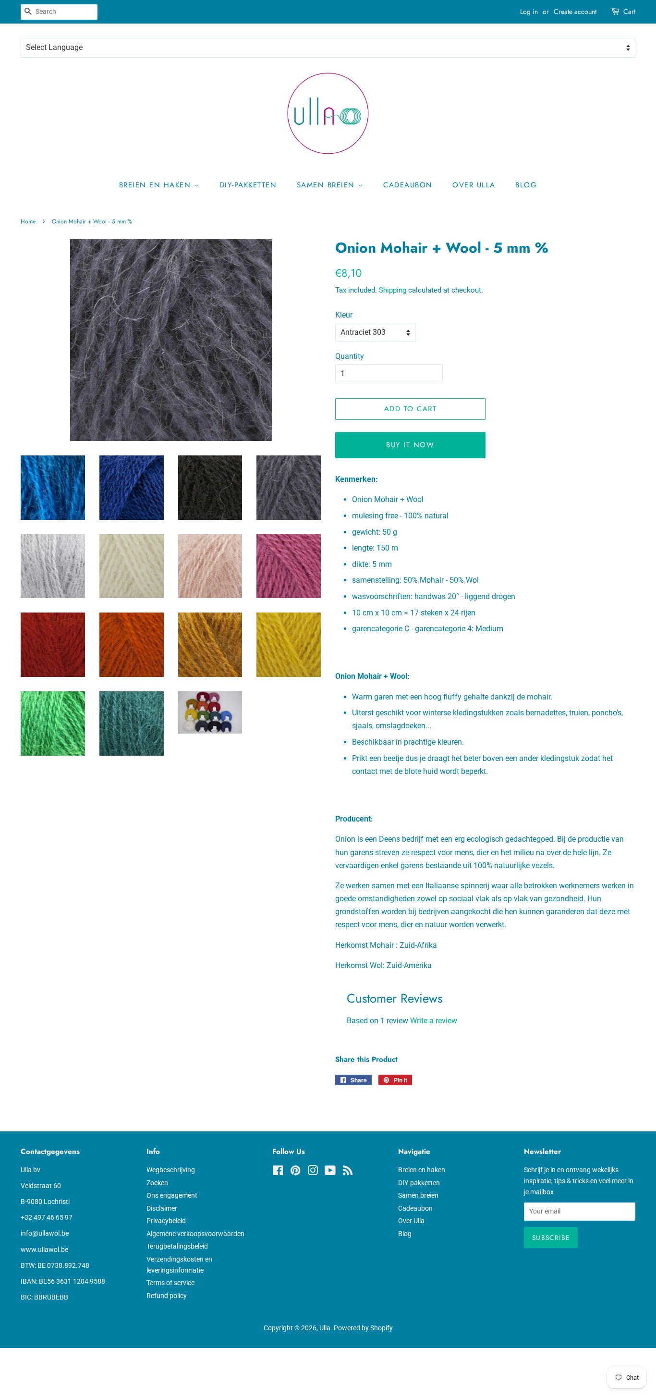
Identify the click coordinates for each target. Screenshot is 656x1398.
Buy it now (410, 445)
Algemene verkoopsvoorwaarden (195, 1234)
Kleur (343, 314)
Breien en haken (156, 185)
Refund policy (166, 1296)
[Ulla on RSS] (347, 1172)
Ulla (324, 1328)
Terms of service (170, 1283)
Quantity (349, 356)
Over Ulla (474, 185)
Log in (529, 11)
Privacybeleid (166, 1221)
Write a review (433, 1020)
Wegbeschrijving (170, 1170)
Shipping (392, 290)
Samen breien (327, 185)
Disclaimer (161, 1208)
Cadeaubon (408, 185)
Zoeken (157, 1183)
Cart (629, 11)
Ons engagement (171, 1195)
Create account (575, 11)
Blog (526, 185)
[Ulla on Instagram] (312, 1172)
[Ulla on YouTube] (330, 1172)
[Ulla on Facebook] (277, 1172)
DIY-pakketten (248, 185)
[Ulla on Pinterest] (295, 1172)
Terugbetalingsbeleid (177, 1246)
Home (28, 221)
